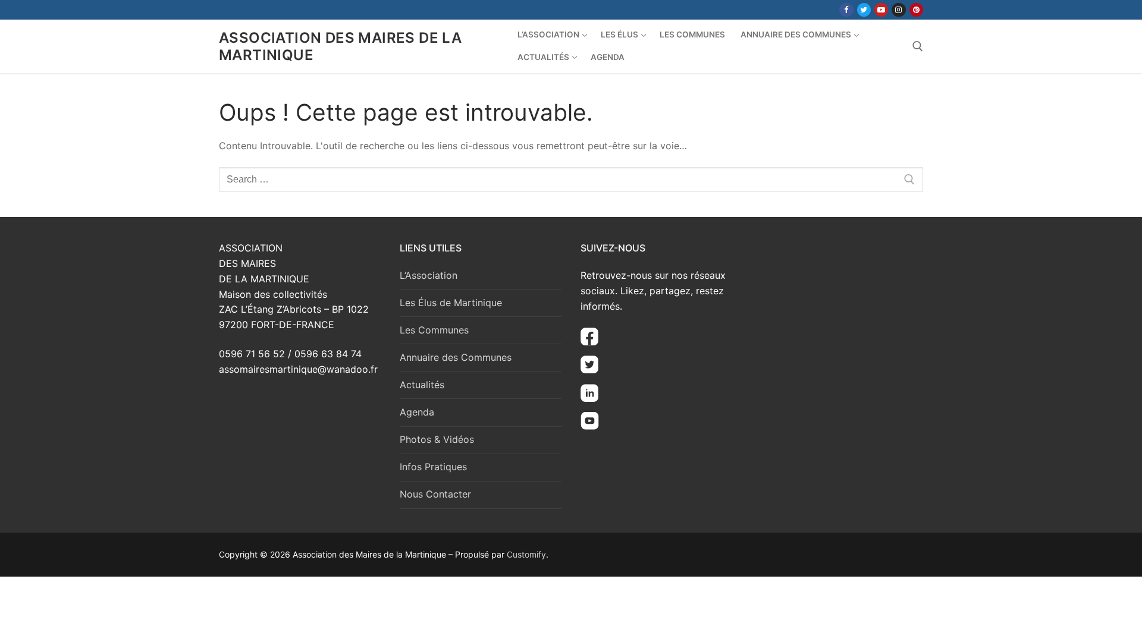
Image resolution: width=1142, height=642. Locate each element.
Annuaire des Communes (456, 357)
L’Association (428, 275)
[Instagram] (898, 10)
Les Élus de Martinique (451, 303)
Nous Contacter (435, 494)
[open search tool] (917, 46)
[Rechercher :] (571, 179)
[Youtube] (881, 10)
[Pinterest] (916, 10)
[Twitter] (864, 10)
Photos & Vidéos (437, 439)
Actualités (422, 385)
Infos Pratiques (433, 467)
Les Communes (434, 330)
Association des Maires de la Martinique (340, 46)
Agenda (417, 412)
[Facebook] (846, 10)
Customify (526, 554)
